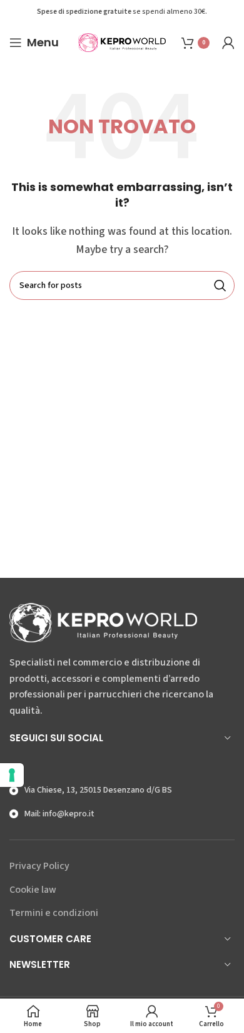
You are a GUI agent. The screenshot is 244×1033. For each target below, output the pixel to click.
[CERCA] (220, 285)
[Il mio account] (228, 42)
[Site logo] (122, 42)
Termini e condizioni (53, 913)
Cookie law (32, 890)
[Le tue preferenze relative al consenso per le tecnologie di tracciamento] (12, 775)
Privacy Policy (39, 866)
